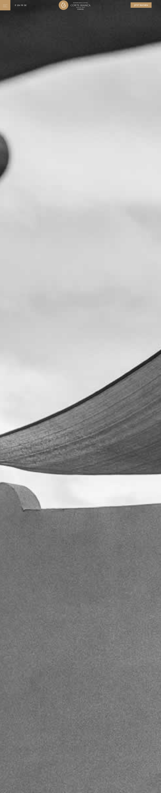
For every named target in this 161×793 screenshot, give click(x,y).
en (18, 5)
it (15, 5)
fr (22, 5)
